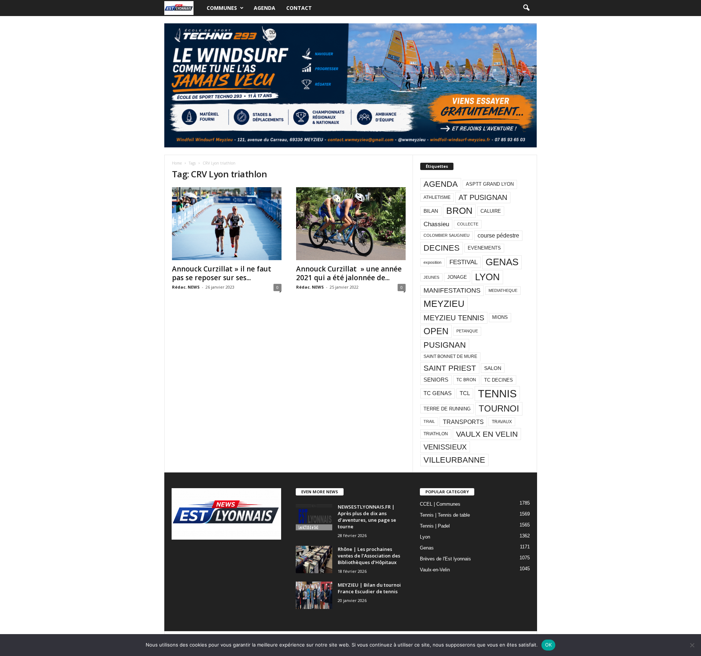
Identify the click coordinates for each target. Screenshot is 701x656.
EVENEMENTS (484, 248)
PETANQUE (467, 331)
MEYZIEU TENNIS (454, 318)
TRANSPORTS (463, 421)
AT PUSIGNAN (483, 197)
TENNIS (497, 393)
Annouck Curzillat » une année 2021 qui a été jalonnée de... (349, 273)
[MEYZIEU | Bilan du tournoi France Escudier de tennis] (314, 595)
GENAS (502, 262)
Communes (222, 7)
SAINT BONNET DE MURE (450, 356)
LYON (487, 277)
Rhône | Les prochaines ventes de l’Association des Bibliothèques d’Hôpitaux (369, 556)
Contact (299, 7)
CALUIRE (490, 211)
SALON (492, 368)
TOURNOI (499, 408)
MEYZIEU (444, 303)
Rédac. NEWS (186, 287)
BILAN (431, 211)
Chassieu (436, 224)
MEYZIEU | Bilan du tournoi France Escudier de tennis (369, 588)
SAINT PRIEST (450, 368)
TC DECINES (498, 380)
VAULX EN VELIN (487, 434)
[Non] (692, 645)
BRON (459, 211)
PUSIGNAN (445, 345)
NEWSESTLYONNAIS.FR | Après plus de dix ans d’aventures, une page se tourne (367, 516)
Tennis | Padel (435, 526)
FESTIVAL (463, 262)
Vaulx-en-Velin (435, 569)
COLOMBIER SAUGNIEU (447, 235)
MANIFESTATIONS (452, 290)
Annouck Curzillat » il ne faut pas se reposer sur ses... (221, 273)
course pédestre (498, 235)
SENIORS (436, 380)
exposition (432, 262)
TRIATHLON (436, 433)
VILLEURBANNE (454, 459)
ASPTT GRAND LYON (490, 184)
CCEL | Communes (440, 504)
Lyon (425, 537)
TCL (465, 393)
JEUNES (431, 277)
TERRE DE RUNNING (447, 409)
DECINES (442, 247)
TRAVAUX (502, 421)
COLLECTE (467, 224)
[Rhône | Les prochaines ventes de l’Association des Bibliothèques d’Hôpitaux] (314, 559)
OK (548, 645)
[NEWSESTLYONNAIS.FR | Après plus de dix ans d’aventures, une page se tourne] (314, 517)
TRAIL (429, 421)
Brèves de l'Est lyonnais (445, 559)
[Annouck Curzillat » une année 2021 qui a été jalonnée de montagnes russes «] (351, 223)
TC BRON (466, 379)
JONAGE (457, 277)
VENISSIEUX (445, 447)
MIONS (500, 317)
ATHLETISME (437, 197)
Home (177, 163)
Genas (427, 548)
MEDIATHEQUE (503, 290)
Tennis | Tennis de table (445, 515)
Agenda (264, 7)
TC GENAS (438, 393)
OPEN (436, 331)
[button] (526, 8)
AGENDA (441, 184)
